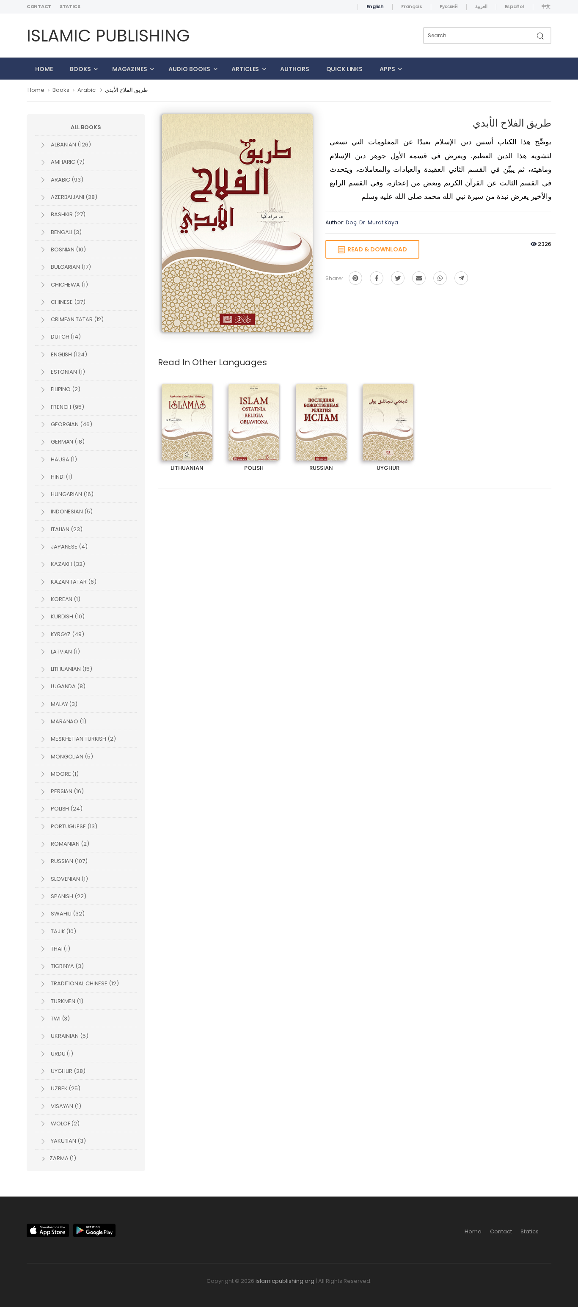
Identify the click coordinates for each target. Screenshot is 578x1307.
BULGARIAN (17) (70, 267)
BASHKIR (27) (67, 214)
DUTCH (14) (65, 337)
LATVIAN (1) (65, 652)
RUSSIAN (321, 415)
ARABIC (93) (66, 180)
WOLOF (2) (65, 1123)
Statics (70, 6)
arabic (86, 90)
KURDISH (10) (67, 616)
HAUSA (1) (63, 459)
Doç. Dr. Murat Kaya (372, 222)
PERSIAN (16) (67, 791)
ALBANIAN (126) (70, 145)
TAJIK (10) (63, 931)
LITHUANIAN (187, 415)
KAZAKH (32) (67, 564)
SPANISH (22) (68, 896)
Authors (294, 69)
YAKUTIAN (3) (68, 1141)
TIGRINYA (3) (67, 966)
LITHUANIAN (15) (71, 669)
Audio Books (189, 69)
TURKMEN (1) (66, 1001)
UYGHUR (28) (67, 1071)
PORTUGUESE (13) (73, 826)
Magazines (129, 69)
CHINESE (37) (67, 302)
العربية (481, 6)
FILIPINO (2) (65, 389)
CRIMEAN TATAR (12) (77, 319)
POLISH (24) (66, 809)
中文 (546, 6)
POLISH (254, 415)
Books (80, 69)
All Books (86, 127)
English (375, 6)
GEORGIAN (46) (71, 424)
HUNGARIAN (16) (72, 494)
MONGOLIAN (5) (71, 757)
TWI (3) (60, 1019)
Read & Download (376, 249)
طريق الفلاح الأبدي (126, 90)
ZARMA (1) (62, 1158)
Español (514, 6)
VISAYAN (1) (65, 1106)
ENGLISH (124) (68, 354)
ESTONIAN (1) (67, 372)
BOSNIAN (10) (68, 249)
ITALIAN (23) (66, 529)
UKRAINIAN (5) (69, 1036)
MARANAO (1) (68, 721)
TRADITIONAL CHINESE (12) (84, 983)
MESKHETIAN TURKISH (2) (83, 739)
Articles (245, 69)
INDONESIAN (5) (71, 511)
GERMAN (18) (67, 442)
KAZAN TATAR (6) (73, 582)
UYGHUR (388, 415)
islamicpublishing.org (285, 1281)
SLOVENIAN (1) (69, 879)
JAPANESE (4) (69, 547)
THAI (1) (60, 949)
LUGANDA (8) (67, 686)
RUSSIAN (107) (69, 861)
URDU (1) (61, 1054)
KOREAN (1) (65, 599)
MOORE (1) (64, 774)
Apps (387, 69)
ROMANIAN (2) (69, 844)
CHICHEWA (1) (69, 285)
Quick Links (344, 69)
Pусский (449, 6)
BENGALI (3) (66, 232)
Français (411, 6)
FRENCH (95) (67, 407)
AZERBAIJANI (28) (73, 197)
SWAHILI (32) (67, 914)
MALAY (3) (63, 704)
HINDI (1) (61, 477)
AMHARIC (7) (67, 162)
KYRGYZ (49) (67, 634)
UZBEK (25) (65, 1088)
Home (44, 69)
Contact (39, 6)
